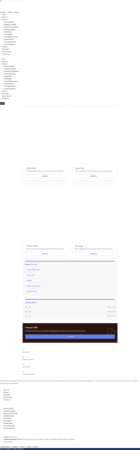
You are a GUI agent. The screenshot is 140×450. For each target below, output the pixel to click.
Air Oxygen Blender (10, 42)
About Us (5, 17)
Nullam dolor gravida (33, 286)
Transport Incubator (10, 24)
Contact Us (5, 54)
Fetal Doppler (8, 34)
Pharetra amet (32, 291)
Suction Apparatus (9, 44)
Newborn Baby (32, 246)
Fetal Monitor (8, 32)
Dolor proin (30, 275)
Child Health (31, 168)
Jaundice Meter (9, 39)
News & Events (6, 51)
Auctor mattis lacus (33, 270)
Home (4, 14)
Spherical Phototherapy (11, 27)
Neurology (79, 246)
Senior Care (79, 168)
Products (5, 19)
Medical (29, 280)
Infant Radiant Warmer (11, 37)
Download (71, 336)
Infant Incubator (9, 22)
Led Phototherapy (9, 29)
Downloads (5, 49)
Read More (45, 176)
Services (4, 46)
